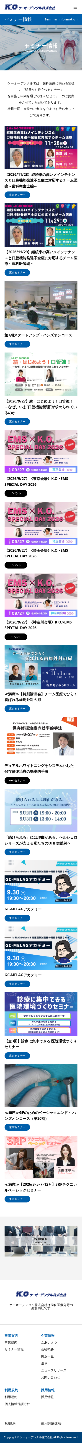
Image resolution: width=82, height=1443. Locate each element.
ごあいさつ (49, 1342)
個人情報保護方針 (17, 1404)
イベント (15, 493)
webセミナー (17, 780)
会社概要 (47, 1349)
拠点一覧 (47, 1356)
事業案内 (11, 1342)
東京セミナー (17, 195)
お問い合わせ (50, 1377)
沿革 (44, 1363)
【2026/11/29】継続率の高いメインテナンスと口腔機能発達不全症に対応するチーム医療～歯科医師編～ (41, 257)
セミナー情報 (14, 1349)
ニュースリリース (54, 1370)
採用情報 (47, 1397)
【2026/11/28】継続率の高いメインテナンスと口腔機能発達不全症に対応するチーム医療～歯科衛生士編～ (41, 180)
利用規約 (11, 1397)
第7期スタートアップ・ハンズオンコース (38, 335)
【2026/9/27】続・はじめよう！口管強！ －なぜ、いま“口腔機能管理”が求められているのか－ (41, 407)
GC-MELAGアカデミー (23, 909)
